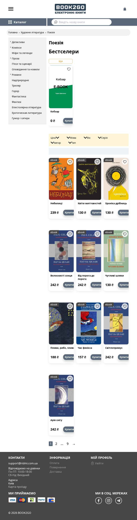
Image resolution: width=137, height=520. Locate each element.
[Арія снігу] (61, 396)
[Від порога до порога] (88, 251)
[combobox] (81, 22)
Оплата (54, 463)
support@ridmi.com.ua (23, 463)
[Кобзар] (61, 86)
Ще (61, 61)
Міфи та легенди (22, 53)
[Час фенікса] (88, 323)
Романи (16, 74)
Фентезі (16, 102)
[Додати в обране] (69, 69)
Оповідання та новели (26, 69)
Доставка (56, 471)
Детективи (18, 42)
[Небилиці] (61, 179)
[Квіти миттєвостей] (88, 179)
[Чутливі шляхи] (116, 251)
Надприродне (20, 80)
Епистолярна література (26, 107)
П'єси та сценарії (22, 63)
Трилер (16, 85)
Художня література (32, 32)
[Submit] (55, 22)
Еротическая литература (27, 112)
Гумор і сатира (20, 118)
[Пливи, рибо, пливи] (61, 323)
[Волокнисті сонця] (61, 251)
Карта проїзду (17, 487)
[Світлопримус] (116, 323)
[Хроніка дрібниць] (116, 179)
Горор (15, 91)
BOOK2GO (24, 513)
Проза (15, 58)
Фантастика (19, 96)
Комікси (17, 47)
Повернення (58, 467)
